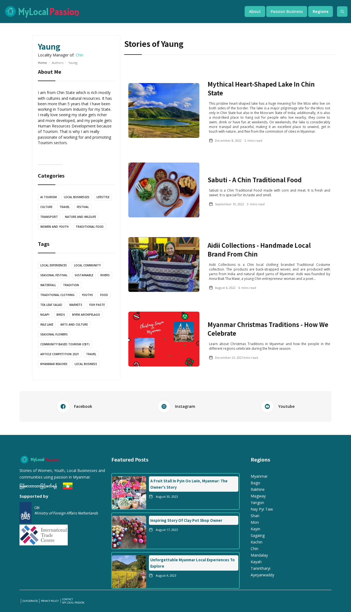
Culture (46, 207)
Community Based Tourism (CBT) (65, 344)
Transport (49, 217)
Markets (75, 305)
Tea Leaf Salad (51, 305)
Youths (87, 295)
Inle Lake (46, 324)
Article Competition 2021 (59, 354)
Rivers (105, 275)
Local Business (86, 364)
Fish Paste (97, 305)
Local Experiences (53, 265)
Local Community (87, 265)
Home (42, 63)
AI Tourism (48, 197)
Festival (83, 207)
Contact (67, 599)
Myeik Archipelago (86, 315)
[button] (255, 11)
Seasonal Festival (53, 275)
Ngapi (44, 315)
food (104, 295)
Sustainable (84, 275)
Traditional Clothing (57, 295)
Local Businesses (76, 197)
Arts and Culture (74, 324)
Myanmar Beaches (53, 364)
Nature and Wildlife (80, 217)
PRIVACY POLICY (50, 601)
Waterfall (48, 285)
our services (30, 601)
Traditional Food (90, 227)
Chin (79, 55)
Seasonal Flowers (54, 334)
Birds (60, 315)
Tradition (71, 285)
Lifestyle (103, 197)
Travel (65, 207)
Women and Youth (54, 227)
